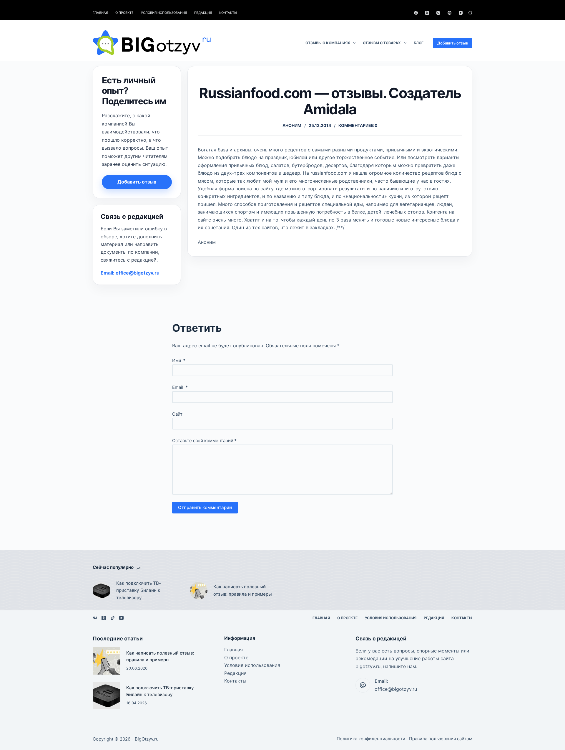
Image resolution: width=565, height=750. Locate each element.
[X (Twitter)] (427, 13)
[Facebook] (416, 13)
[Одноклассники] (104, 618)
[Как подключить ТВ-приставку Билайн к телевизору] (101, 590)
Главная (100, 13)
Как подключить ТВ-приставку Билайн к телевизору (138, 590)
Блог (418, 43)
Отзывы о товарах (382, 43)
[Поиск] (470, 13)
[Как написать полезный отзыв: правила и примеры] (198, 590)
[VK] (95, 618)
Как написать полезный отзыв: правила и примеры (242, 590)
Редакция (203, 13)
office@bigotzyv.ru (396, 689)
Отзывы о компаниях (327, 43)
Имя (178, 360)
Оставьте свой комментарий (204, 440)
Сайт (177, 414)
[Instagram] (438, 13)
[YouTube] (461, 13)
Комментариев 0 (358, 125)
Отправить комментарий (205, 507)
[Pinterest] (449, 13)
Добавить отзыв (452, 43)
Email (180, 387)
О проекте (124, 13)
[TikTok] (112, 618)
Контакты (228, 13)
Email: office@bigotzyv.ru (130, 273)
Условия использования (164, 13)
